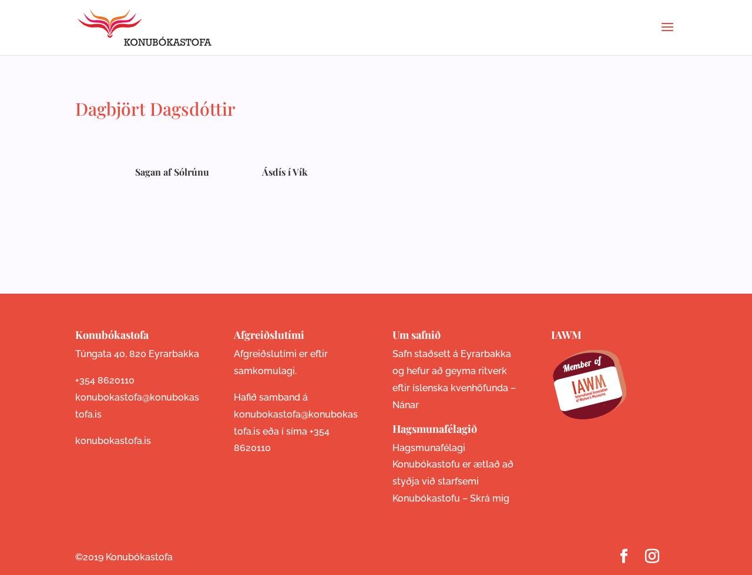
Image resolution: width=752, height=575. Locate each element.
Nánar (405, 405)
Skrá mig (489, 498)
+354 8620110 (105, 380)
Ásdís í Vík (284, 172)
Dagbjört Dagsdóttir (155, 108)
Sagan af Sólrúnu (172, 172)
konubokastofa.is (113, 440)
